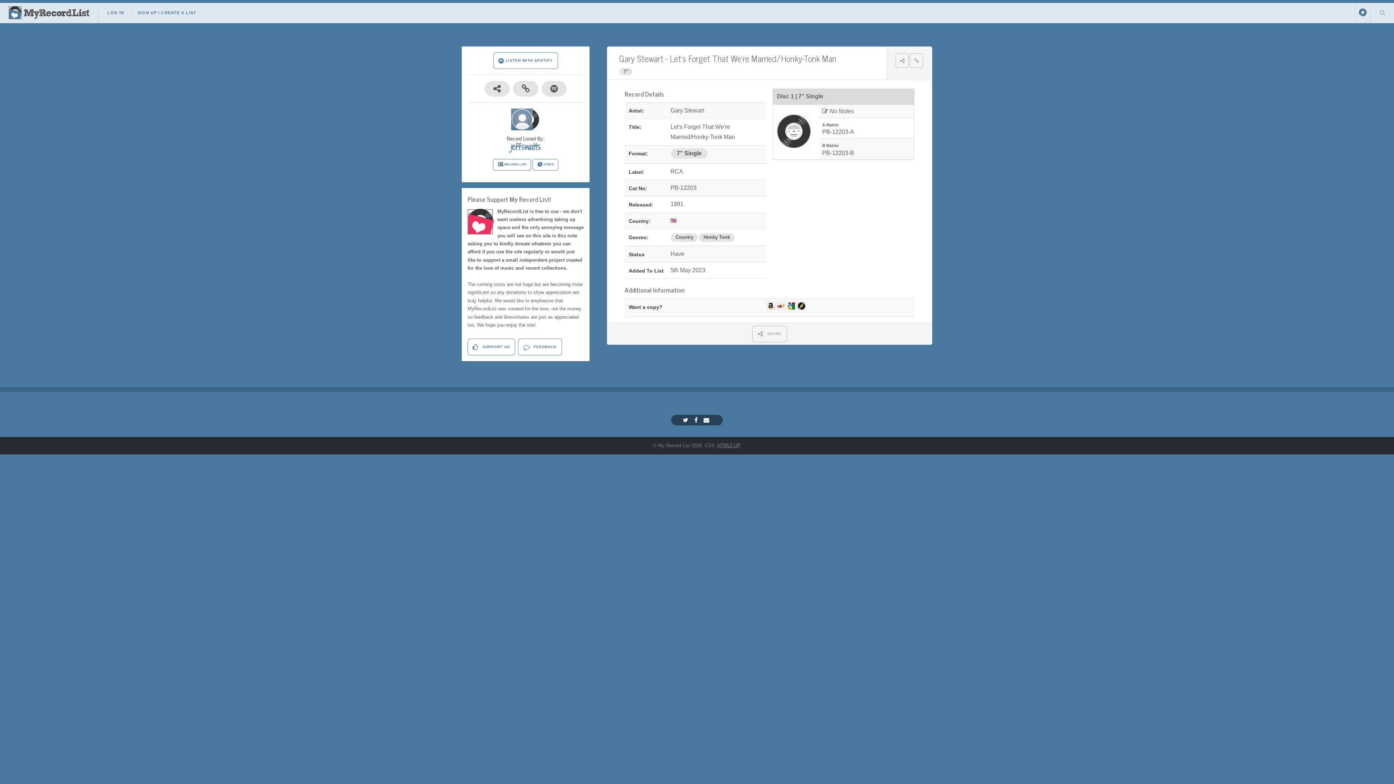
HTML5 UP (728, 445)
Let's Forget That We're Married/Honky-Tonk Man (753, 58)
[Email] (707, 420)
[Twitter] (686, 420)
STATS (549, 164)
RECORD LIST (515, 164)
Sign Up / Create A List (167, 13)
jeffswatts (526, 146)
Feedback (544, 347)
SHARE (774, 334)
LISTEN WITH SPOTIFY (528, 60)
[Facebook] (697, 420)
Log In (115, 13)
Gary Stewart (641, 58)
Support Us (495, 347)
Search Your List (1382, 12)
